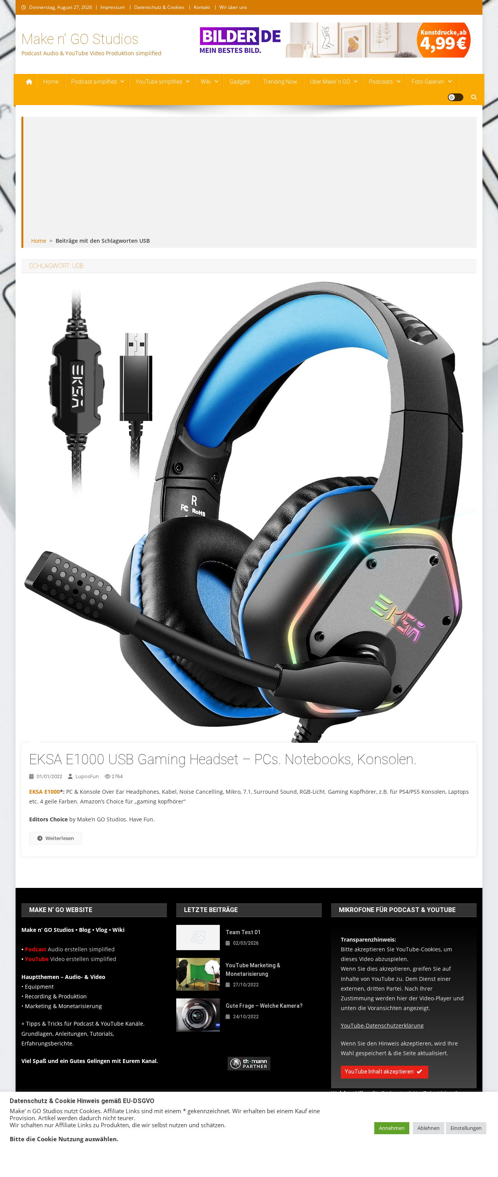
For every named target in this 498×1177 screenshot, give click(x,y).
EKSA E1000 (44, 791)
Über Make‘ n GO (330, 82)
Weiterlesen (60, 838)
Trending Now (280, 82)
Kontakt (202, 7)
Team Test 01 (243, 932)
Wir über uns (233, 7)
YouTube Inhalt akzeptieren (379, 1071)
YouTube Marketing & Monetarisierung (253, 969)
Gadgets (240, 82)
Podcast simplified (94, 82)
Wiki (206, 82)
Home (50, 82)
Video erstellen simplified (70, 959)
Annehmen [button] (392, 1127)
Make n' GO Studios (80, 39)
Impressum (112, 7)
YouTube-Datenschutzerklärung (382, 1025)
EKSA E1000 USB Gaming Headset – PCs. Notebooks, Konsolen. (223, 759)
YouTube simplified (158, 82)
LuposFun (87, 776)
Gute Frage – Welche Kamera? (264, 1006)
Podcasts (381, 82)
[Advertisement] (250, 177)
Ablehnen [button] (428, 1127)
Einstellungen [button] (466, 1127)
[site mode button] (455, 97)
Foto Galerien (428, 82)
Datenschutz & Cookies (159, 7)
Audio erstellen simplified (70, 949)
